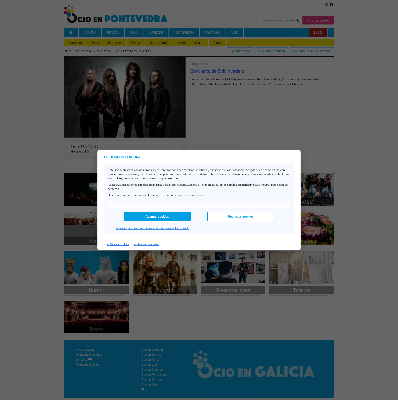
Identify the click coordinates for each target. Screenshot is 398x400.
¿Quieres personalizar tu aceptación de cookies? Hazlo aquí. (152, 228)
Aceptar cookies (157, 216)
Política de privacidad (146, 244)
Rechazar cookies (241, 216)
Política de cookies (118, 244)
